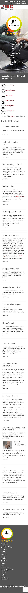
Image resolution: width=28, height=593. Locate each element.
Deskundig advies (9, 100)
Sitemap (3, 552)
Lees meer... (6, 134)
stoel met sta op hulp (15, 198)
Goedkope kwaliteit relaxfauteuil (10, 365)
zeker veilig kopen (9, 110)
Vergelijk (3, 557)
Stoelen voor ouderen (11, 235)
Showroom (3, 560)
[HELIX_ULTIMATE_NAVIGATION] (26, 7)
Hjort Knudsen (4, 570)
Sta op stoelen (4, 579)
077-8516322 (22, 1)
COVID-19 (3, 565)
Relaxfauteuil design (10, 396)
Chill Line (3, 572)
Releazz (3, 575)
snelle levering (9, 95)
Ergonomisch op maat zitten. (13, 509)
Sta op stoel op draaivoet (12, 165)
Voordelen (3, 563)
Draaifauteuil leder (9, 492)
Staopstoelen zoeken (11, 269)
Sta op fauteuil (8, 323)
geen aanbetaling (9, 85)
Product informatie (5, 546)
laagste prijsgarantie (10, 90)
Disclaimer (3, 549)
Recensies (3, 558)
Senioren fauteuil (9, 343)
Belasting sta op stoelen (12, 212)
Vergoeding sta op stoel (11, 287)
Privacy (3, 551)
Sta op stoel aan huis (11, 127)
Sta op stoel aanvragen (11, 304)
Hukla (2, 574)
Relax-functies (8, 186)
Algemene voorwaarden (7, 547)
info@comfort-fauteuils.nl (20, 3)
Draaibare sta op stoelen (7, 569)
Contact (3, 561)
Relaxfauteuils (4, 577)
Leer (4, 467)
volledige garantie (9, 105)
